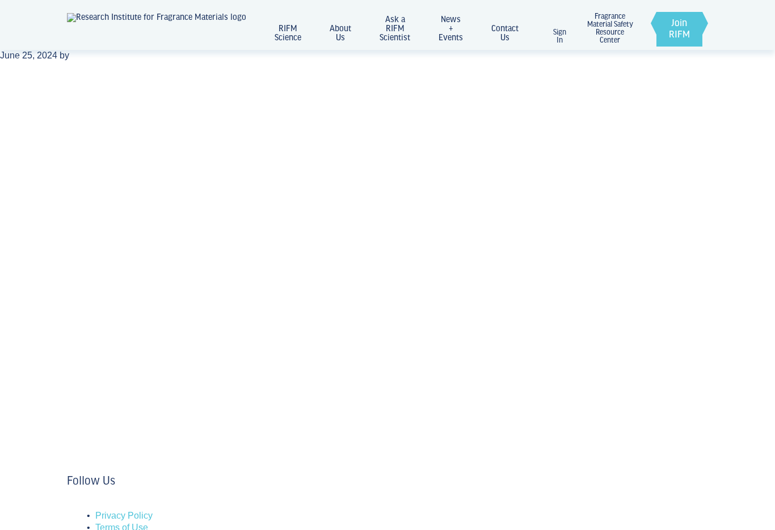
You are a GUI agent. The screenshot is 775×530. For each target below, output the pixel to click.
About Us (340, 33)
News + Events (451, 29)
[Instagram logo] (77, 504)
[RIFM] (156, 29)
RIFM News (95, 271)
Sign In (559, 36)
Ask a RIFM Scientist (395, 29)
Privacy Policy (124, 515)
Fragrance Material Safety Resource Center (610, 29)
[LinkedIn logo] (70, 504)
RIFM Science (288, 33)
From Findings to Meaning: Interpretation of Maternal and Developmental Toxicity (228, 377)
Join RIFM (679, 29)
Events (83, 341)
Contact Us (505, 33)
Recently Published (113, 410)
